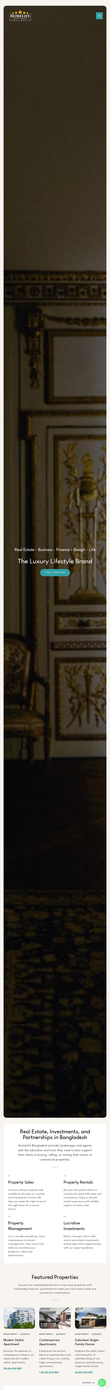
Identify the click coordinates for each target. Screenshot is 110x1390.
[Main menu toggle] (99, 15)
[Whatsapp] (102, 1382)
